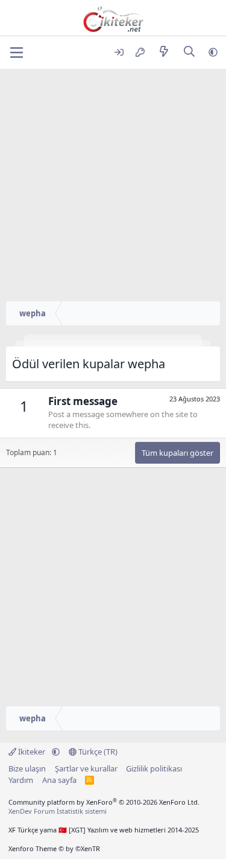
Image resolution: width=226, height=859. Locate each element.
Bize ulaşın (27, 768)
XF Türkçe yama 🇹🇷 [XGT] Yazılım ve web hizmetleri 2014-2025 (103, 829)
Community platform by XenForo (103, 801)
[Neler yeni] (164, 52)
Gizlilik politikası (154, 768)
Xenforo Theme (54, 848)
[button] (213, 52)
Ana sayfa (59, 779)
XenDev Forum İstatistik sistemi (57, 811)
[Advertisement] (113, 188)
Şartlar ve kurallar (86, 768)
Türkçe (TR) (97, 751)
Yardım (20, 779)
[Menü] (16, 52)
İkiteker (31, 751)
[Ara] (189, 52)
